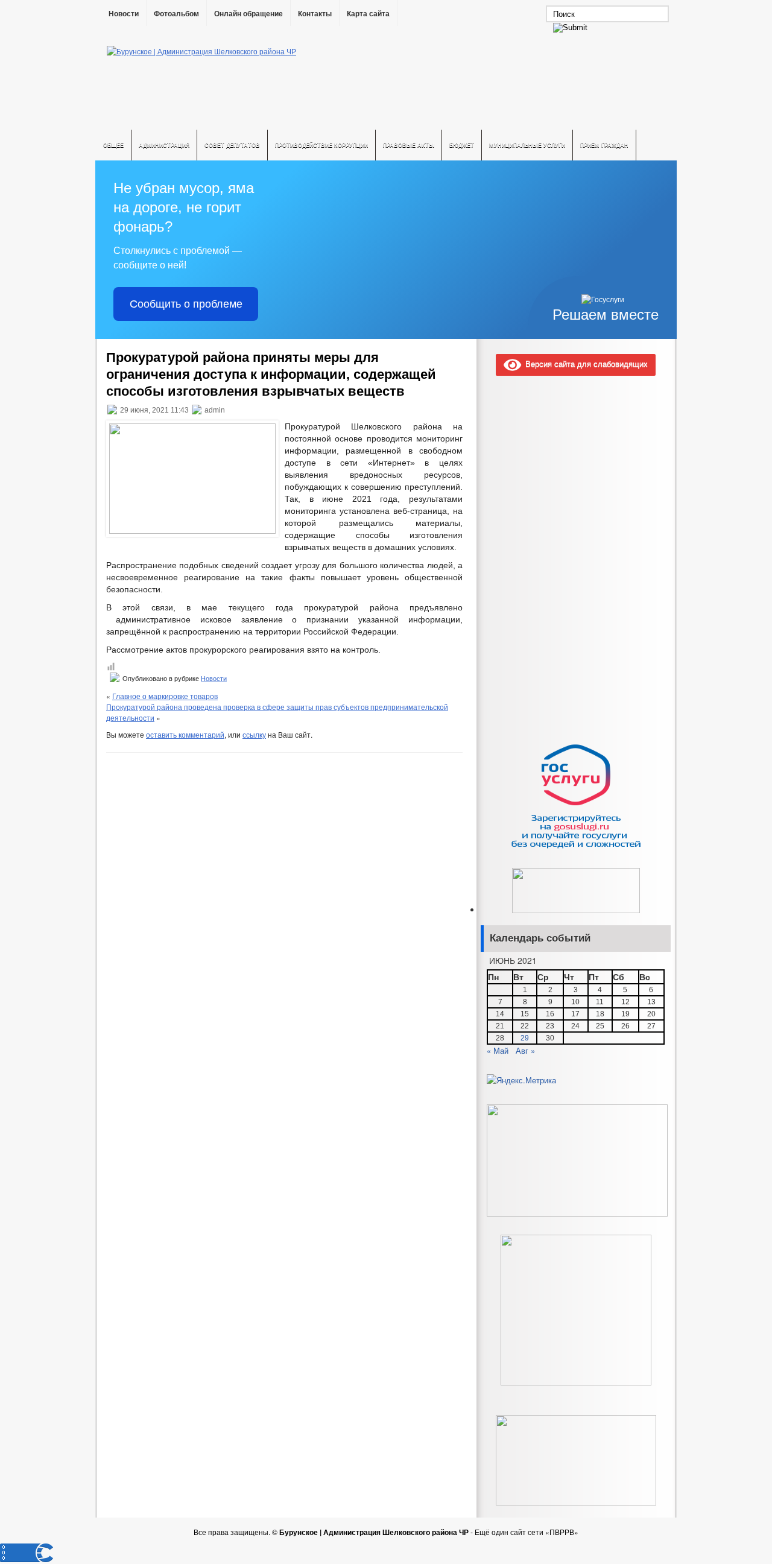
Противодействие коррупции (321, 145)
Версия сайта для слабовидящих (584, 363)
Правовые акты (408, 145)
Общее (113, 145)
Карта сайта (368, 14)
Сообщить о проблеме (186, 304)
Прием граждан (604, 145)
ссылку (254, 734)
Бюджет (461, 145)
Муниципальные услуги (527, 145)
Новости (124, 14)
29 (524, 1038)
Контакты (315, 14)
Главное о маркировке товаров (165, 696)
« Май (497, 1050)
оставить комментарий (185, 734)
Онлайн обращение (248, 14)
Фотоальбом (176, 14)
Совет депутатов (232, 145)
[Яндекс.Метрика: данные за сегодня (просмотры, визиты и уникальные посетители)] (521, 1080)
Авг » (525, 1050)
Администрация (164, 145)
